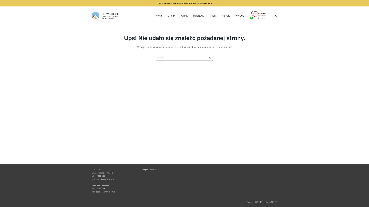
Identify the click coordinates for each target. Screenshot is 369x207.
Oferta (184, 16)
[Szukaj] (276, 16)
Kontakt (240, 16)
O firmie (172, 16)
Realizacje (198, 16)
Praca (213, 16)
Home (159, 16)
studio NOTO (271, 202)
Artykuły (226, 16)
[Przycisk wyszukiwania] (210, 58)
